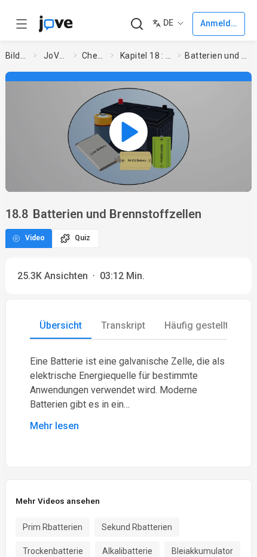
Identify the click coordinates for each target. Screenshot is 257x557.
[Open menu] (21, 23)
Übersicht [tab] (60, 325)
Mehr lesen (54, 425)
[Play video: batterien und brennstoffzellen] (128, 131)
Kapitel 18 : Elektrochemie (146, 55)
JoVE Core (56, 55)
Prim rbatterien (52, 527)
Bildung (17, 55)
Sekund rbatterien (137, 527)
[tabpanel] (128, 393)
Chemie (94, 55)
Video (35, 238)
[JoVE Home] (55, 24)
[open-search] (136, 24)
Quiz (82, 238)
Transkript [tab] (123, 325)
